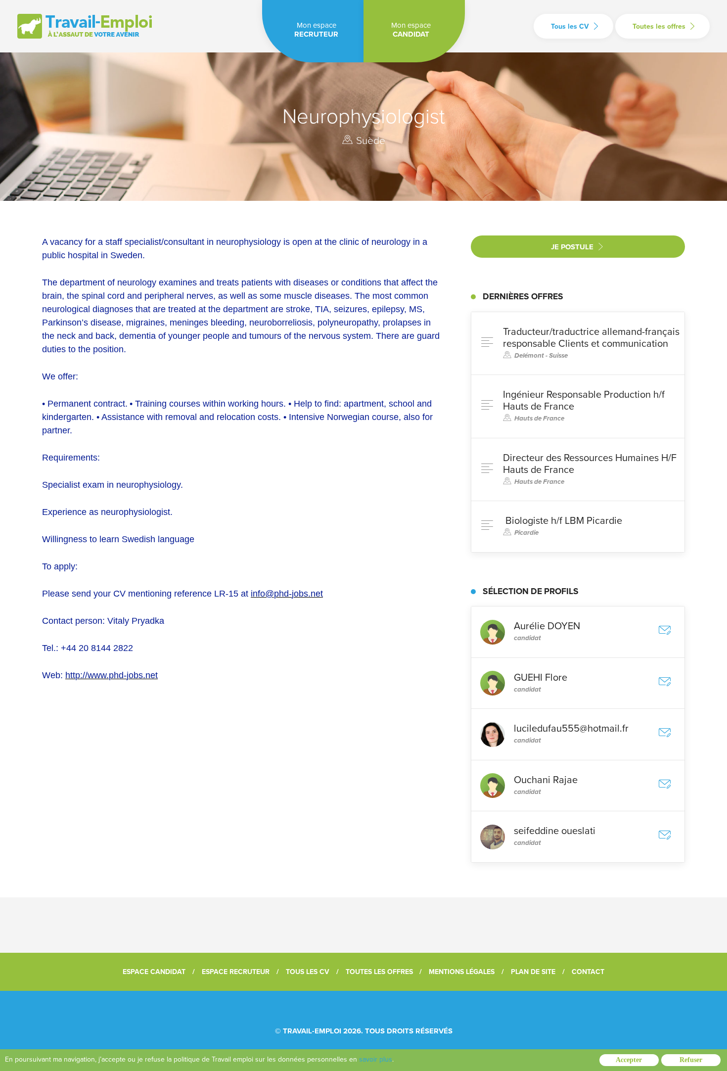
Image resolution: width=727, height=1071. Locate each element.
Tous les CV (570, 26)
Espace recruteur (236, 972)
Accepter (629, 1060)
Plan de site (533, 972)
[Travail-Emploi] (84, 26)
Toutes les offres (659, 26)
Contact (588, 972)
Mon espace (316, 30)
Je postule (572, 246)
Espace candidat (154, 972)
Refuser (691, 1060)
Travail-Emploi (312, 1030)
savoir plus (375, 1059)
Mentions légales (462, 972)
